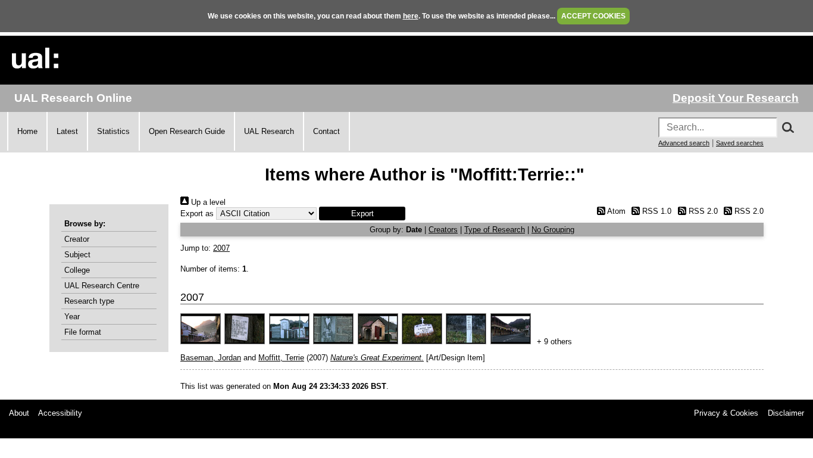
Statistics (113, 131)
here (410, 16)
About (19, 413)
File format (82, 332)
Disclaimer (786, 413)
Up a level (207, 202)
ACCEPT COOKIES (593, 16)
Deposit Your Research (736, 98)
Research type (89, 301)
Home (27, 131)
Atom (615, 211)
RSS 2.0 (701, 211)
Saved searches (740, 143)
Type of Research (494, 229)
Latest (67, 131)
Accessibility (60, 413)
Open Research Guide (187, 131)
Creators (443, 229)
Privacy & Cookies (726, 413)
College (77, 270)
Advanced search (683, 143)
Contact (326, 131)
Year (72, 316)
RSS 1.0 (655, 211)
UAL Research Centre (101, 285)
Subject (77, 254)
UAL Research (269, 131)
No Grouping (552, 229)
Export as (197, 213)
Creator (76, 239)
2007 (221, 248)
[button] (362, 213)
